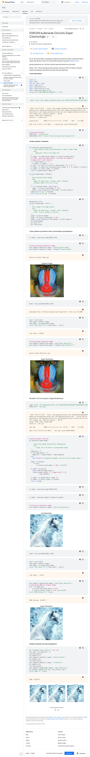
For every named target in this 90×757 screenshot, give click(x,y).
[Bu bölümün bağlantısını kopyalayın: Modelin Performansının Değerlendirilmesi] (65, 399)
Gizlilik (33, 753)
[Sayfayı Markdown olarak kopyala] (53, 36)
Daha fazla (30, 2)
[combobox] (50, 2)
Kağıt (71, 61)
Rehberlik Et (15, 11)
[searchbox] (12, 17)
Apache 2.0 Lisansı (82, 717)
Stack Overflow (62, 740)
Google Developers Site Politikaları (54, 719)
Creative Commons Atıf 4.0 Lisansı (56, 717)
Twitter (28, 743)
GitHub (77, 2)
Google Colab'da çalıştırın (40, 49)
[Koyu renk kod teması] (80, 77)
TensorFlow (32, 28)
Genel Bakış (5, 11)
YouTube (28, 746)
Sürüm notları (61, 737)
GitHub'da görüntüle (60, 49)
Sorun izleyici (61, 734)
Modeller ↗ (39, 11)
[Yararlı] (80, 28)
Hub (3, 8)
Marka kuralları (62, 743)
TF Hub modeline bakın (56, 53)
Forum (27, 737)
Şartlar (27, 753)
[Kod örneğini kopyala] (82, 77)
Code (76, 61)
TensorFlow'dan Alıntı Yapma (66, 746)
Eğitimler (25, 11)
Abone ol (69, 753)
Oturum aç (85, 2)
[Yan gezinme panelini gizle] (21, 754)
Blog (27, 734)
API (32, 11)
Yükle (22, 2)
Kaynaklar (40, 28)
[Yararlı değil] (83, 28)
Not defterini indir (38, 53)
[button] (10, 46)
